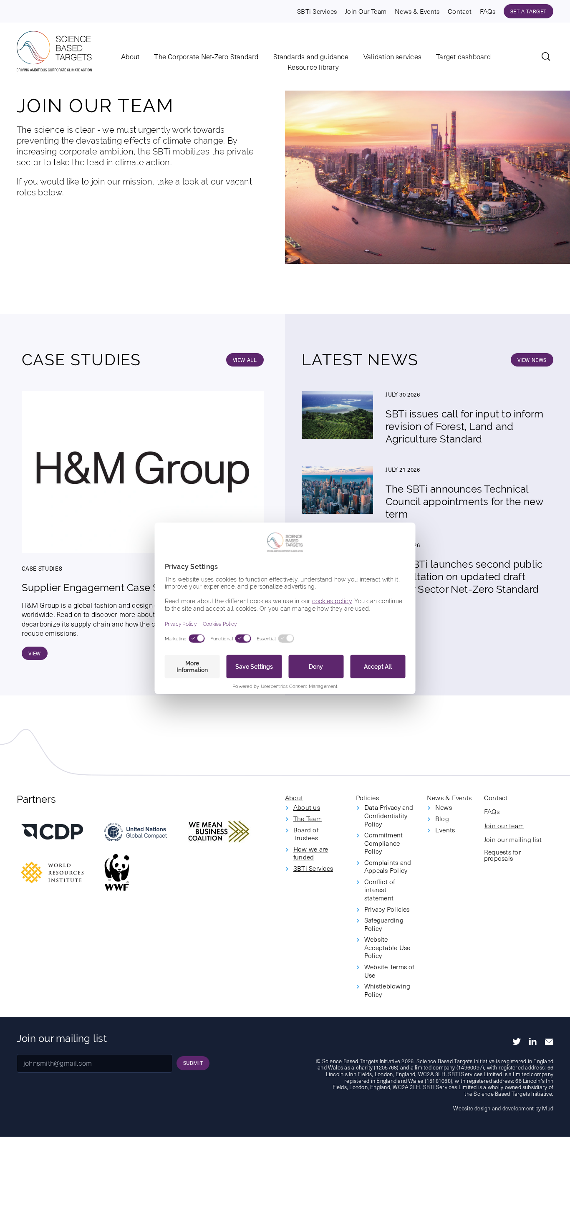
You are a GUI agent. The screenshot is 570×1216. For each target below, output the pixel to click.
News (443, 807)
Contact (460, 11)
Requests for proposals (502, 855)
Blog (442, 818)
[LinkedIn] (533, 1041)
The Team (307, 818)
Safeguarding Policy (384, 924)
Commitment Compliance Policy (383, 843)
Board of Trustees (305, 834)
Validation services (392, 57)
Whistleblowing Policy (387, 990)
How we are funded (310, 853)
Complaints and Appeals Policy (387, 866)
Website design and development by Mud (503, 1108)
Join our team (504, 825)
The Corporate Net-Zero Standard (206, 57)
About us (306, 807)
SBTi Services (317, 11)
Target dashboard (463, 57)
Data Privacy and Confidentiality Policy (389, 815)
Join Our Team (365, 11)
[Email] (549, 1041)
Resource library (313, 67)
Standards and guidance (311, 57)
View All (245, 360)
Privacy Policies (387, 909)
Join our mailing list (513, 839)
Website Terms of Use (389, 971)
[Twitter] (516, 1041)
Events (445, 830)
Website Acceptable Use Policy (387, 947)
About (130, 57)
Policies (367, 797)
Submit (193, 1063)
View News (532, 360)
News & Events (417, 11)
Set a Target (528, 11)
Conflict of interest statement (379, 889)
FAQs (487, 11)
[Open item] (52, 832)
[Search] (547, 58)
